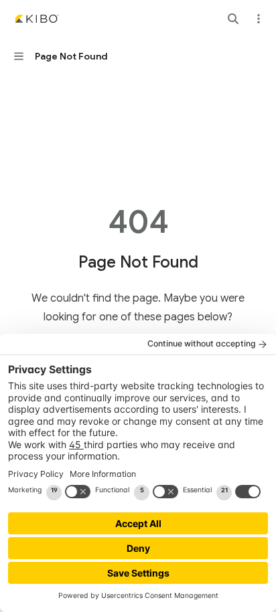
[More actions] (258, 18)
